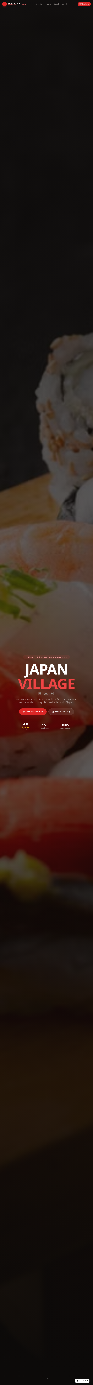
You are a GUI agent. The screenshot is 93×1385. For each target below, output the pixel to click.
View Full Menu (33, 711)
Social (56, 4)
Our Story (40, 4)
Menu (49, 4)
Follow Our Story (62, 711)
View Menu (85, 4)
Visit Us (64, 4)
